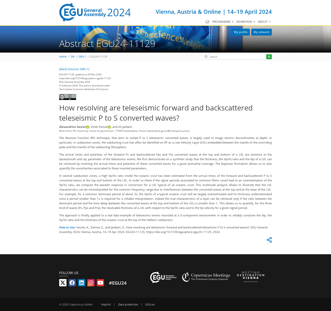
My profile (240, 32)
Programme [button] (221, 22)
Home (63, 56)
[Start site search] (269, 56)
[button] (206, 56)
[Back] (63, 69)
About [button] (263, 22)
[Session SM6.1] (78, 69)
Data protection (128, 304)
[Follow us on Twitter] (62, 283)
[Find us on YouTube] (100, 283)
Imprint (106, 304)
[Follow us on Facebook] (72, 283)
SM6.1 (82, 56)
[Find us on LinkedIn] (81, 283)
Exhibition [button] (244, 22)
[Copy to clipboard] (268, 241)
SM (72, 56)
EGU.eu (150, 304)
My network (262, 32)
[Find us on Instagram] (91, 283)
